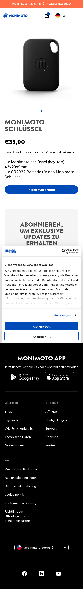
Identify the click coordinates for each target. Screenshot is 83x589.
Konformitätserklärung (20, 503)
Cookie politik (14, 494)
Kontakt (51, 445)
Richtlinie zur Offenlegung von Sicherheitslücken (17, 516)
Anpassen (39, 336)
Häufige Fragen (56, 420)
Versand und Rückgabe (21, 469)
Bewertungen (14, 445)
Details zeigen (61, 315)
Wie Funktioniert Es (19, 428)
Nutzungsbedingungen (21, 477)
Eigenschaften (15, 420)
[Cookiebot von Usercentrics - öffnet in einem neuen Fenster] (62, 251)
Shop (8, 411)
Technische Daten (18, 437)
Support (51, 428)
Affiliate (51, 411)
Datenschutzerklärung (20, 486)
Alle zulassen (42, 326)
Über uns (51, 437)
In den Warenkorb (41, 190)
